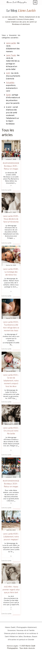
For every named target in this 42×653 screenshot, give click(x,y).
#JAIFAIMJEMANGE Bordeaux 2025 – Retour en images (11, 166)
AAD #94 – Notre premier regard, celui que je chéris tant (11, 590)
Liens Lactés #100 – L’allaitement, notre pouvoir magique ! (11, 537)
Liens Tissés (11, 55)
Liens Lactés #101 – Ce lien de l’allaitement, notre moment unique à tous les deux (11, 381)
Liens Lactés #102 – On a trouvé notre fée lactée (11, 431)
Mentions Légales (12, 646)
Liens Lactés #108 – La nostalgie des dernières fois (11, 272)
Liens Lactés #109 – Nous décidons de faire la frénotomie (11, 219)
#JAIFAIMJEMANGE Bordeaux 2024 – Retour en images (11, 484)
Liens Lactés (11, 43)
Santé (8, 95)
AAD (8, 73)
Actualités (10, 82)
